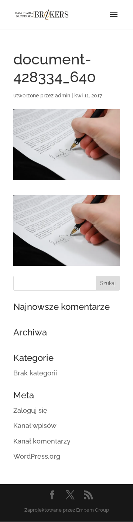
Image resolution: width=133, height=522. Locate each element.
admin (62, 95)
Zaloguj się (30, 410)
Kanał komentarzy (42, 441)
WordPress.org (36, 456)
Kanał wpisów (35, 425)
